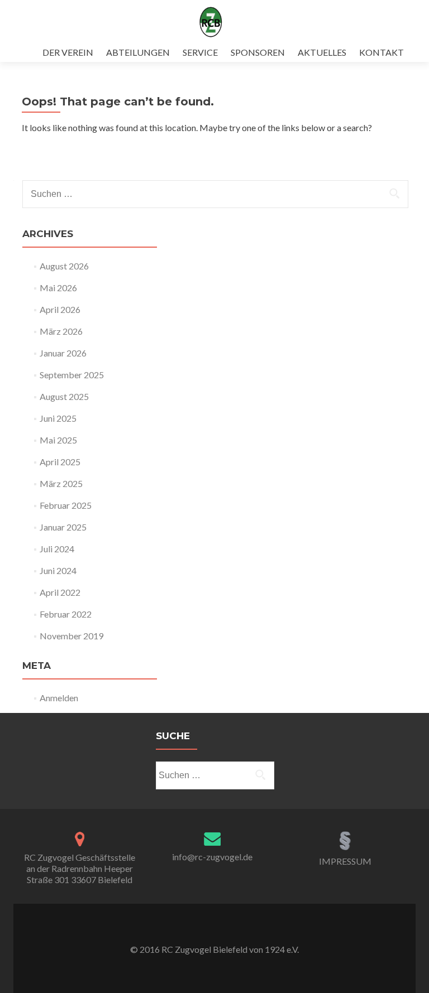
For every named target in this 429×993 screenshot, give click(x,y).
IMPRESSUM (345, 861)
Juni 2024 (58, 570)
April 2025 (60, 461)
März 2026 (61, 331)
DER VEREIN (67, 52)
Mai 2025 (58, 440)
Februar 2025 (66, 505)
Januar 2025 (63, 527)
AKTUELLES (322, 52)
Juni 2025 (58, 418)
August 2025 (64, 396)
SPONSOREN (258, 52)
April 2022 (60, 592)
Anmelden (59, 697)
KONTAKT (381, 52)
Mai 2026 (58, 287)
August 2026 (64, 266)
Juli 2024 (57, 548)
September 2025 (72, 374)
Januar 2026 (63, 353)
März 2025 (61, 483)
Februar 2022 (66, 614)
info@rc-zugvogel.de (212, 856)
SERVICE (200, 52)
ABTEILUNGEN (138, 52)
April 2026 (60, 309)
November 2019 (71, 635)
